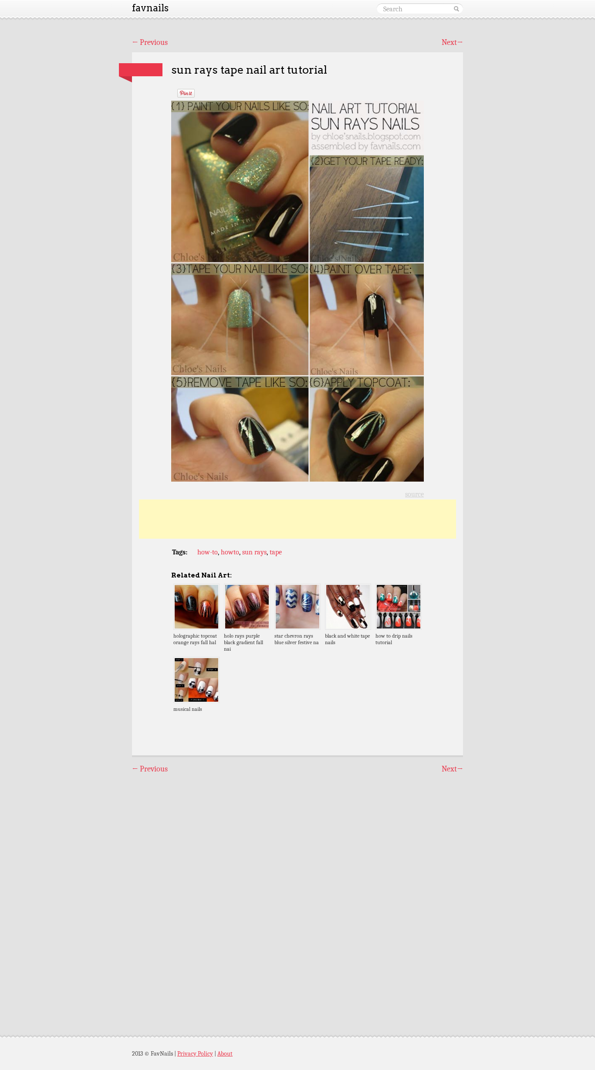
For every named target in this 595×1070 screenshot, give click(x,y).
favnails (150, 8)
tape (276, 552)
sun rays (254, 552)
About (225, 1053)
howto (230, 552)
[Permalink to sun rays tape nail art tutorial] (140, 69)
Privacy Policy (195, 1053)
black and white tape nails (347, 639)
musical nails (187, 709)
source (414, 494)
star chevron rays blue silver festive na (296, 639)
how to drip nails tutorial (393, 639)
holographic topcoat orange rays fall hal (195, 639)
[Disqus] (297, 896)
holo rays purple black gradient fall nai (243, 642)
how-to (207, 552)
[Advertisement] (297, 519)
